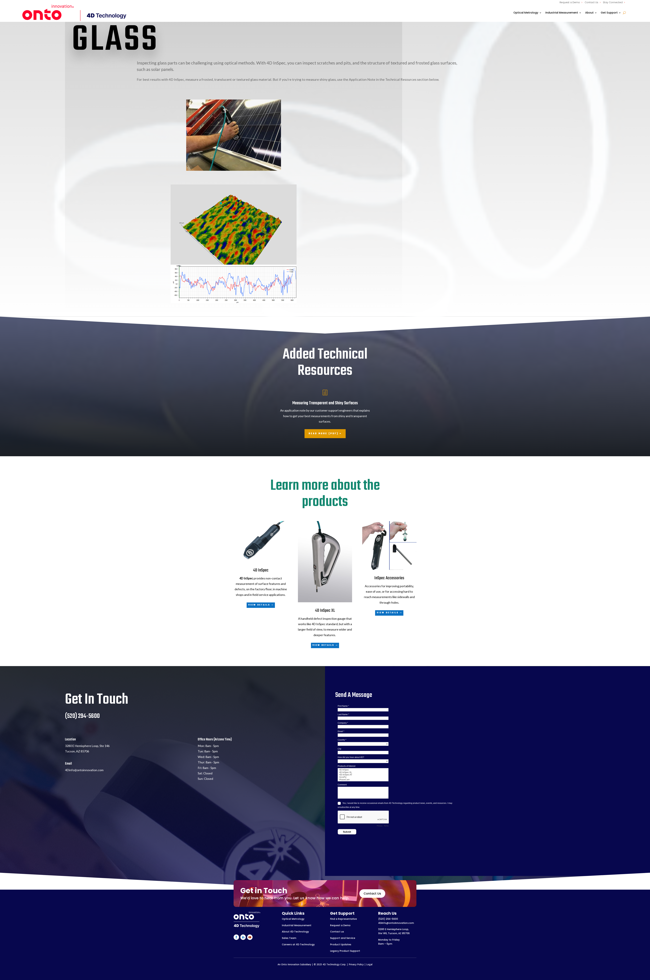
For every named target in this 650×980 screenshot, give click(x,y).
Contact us (337, 931)
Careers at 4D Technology (298, 944)
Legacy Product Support (345, 951)
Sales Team (289, 938)
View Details (259, 605)
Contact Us (591, 2)
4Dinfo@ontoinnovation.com (396, 923)
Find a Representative (343, 919)
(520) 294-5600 (388, 919)
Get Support (609, 13)
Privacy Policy (356, 964)
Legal (369, 964)
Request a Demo (570, 2)
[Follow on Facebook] (236, 937)
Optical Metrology (525, 13)
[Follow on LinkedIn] (243, 937)
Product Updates (340, 944)
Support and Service (342, 938)
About (589, 13)
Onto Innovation (290, 964)
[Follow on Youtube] (250, 937)
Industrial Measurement (561, 13)
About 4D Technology (295, 931)
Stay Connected (613, 2)
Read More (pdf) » (325, 434)
